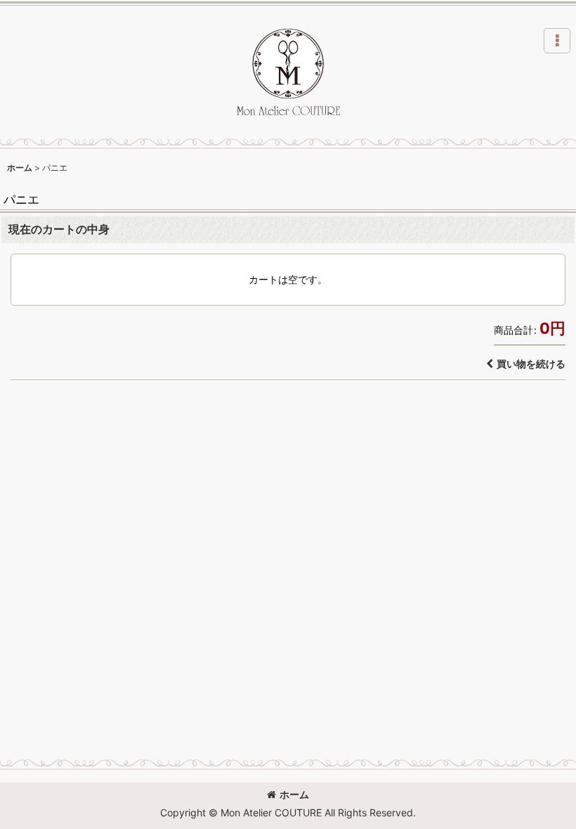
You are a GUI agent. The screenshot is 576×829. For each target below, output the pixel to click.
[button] (557, 40)
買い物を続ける (531, 364)
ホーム (294, 794)
